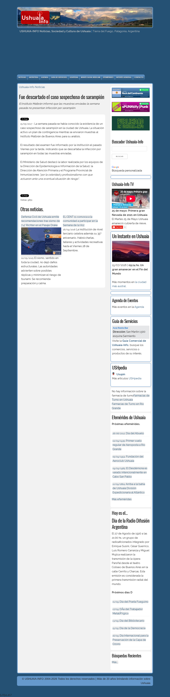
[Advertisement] (85, 54)
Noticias (22, 77)
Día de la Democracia (128, 628)
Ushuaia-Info (26, 87)
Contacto (138, 77)
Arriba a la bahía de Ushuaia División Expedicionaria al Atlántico (128, 488)
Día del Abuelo (128, 433)
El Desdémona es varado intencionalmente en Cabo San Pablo (129, 472)
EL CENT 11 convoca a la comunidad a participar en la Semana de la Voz (80, 221)
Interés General (123, 77)
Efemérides (108, 77)
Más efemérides (122, 499)
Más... (115, 662)
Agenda (44, 77)
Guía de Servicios (59, 77)
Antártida (33, 77)
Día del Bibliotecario (128, 620)
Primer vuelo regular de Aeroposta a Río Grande (128, 445)
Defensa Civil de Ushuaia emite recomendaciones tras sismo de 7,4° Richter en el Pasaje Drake (40, 221)
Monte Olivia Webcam (90, 77)
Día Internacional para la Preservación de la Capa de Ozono (130, 640)
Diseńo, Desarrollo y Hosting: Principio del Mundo (47, 690)
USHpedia (74, 77)
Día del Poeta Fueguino (130, 601)
